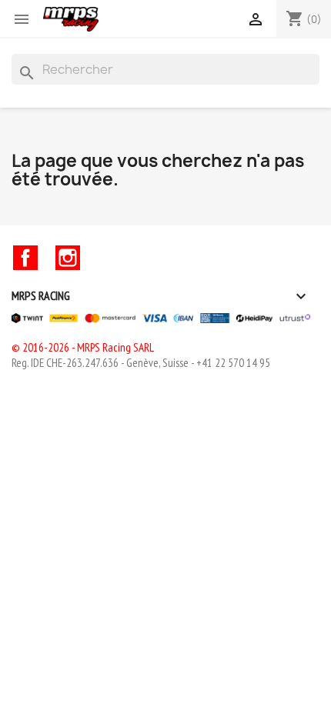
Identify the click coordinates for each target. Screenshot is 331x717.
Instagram (67, 257)
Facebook (25, 257)
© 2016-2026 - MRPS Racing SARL (83, 347)
